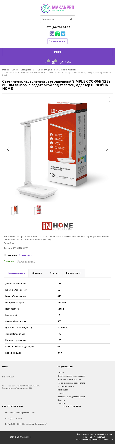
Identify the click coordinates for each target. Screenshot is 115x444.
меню (57, 52)
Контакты (62, 404)
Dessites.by (108, 440)
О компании (63, 390)
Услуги (60, 393)
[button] (107, 149)
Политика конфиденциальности (71, 397)
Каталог (61, 373)
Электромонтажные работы (69, 379)
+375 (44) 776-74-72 (13, 418)
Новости (61, 400)
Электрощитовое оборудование (71, 376)
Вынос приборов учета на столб (71, 383)
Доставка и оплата (66, 386)
